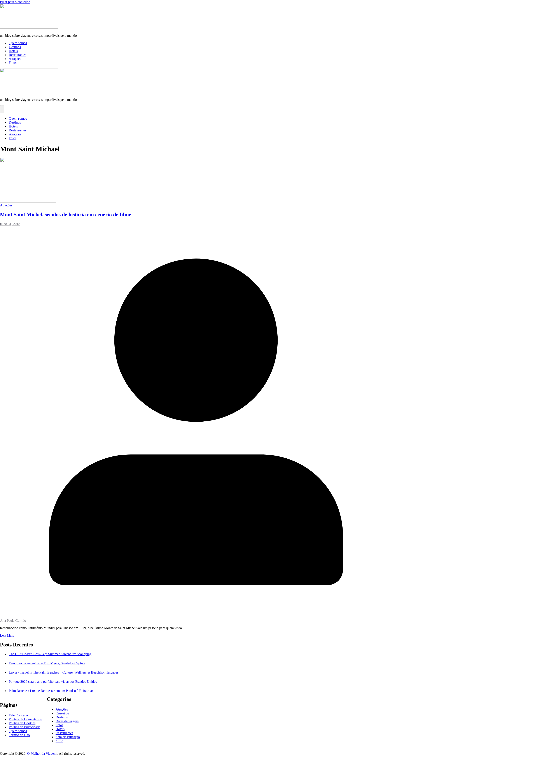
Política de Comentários (25, 719)
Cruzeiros (62, 713)
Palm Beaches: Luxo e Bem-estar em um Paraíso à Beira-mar (51, 691)
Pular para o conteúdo (15, 2)
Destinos (15, 47)
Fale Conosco (18, 715)
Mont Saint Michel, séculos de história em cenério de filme (65, 214)
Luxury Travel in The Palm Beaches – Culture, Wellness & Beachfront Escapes (63, 672)
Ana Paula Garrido (13, 620)
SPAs (59, 741)
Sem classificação (68, 737)
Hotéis (13, 51)
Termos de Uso (19, 735)
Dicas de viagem (67, 721)
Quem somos (18, 43)
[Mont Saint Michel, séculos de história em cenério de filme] (28, 201)
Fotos (12, 63)
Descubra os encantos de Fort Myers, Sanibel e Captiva (47, 663)
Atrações (15, 59)
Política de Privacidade (24, 727)
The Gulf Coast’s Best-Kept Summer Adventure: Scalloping (50, 654)
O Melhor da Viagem (41, 753)
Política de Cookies (22, 723)
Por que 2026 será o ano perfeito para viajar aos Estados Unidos (53, 681)
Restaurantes (17, 55)
